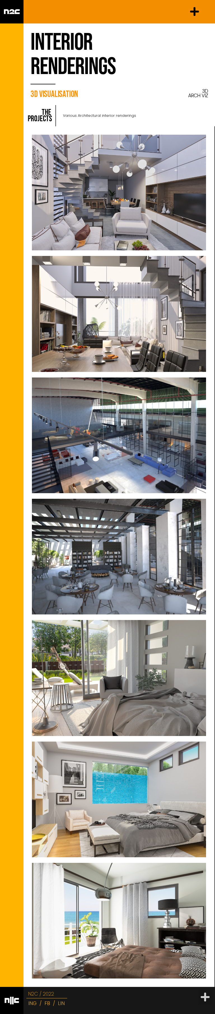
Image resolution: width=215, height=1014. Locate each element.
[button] (195, 11)
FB (47, 1003)
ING (32, 1003)
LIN (61, 1003)
